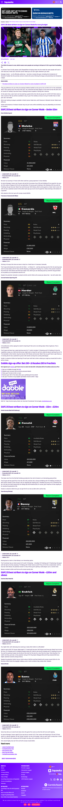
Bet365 (23, 788)
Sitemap (3, 783)
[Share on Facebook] (5, 63)
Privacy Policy (5, 772)
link (20, 369)
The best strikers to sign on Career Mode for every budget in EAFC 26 (24, 84)
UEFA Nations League (27, 779)
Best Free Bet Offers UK (7, 792)
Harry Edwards (5, 59)
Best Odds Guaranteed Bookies (9, 797)
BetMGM (23, 790)
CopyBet (23, 795)
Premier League (25, 768)
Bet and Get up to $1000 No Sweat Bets (14, 12)
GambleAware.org (47, 401)
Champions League (26, 770)
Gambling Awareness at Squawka (10, 779)
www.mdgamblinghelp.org (10, 17)
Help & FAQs (4, 777)
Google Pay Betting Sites (7, 795)
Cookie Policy (4, 774)
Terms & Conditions (6, 781)
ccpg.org (25, 16)
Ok (25, 804)
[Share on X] (9, 63)
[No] (61, 802)
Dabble (12, 367)
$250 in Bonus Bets (43, 13)
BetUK (23, 793)
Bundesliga (24, 777)
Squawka (3, 21)
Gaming (7, 21)
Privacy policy (35, 804)
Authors (3, 770)
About (2, 768)
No (29, 804)
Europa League (25, 772)
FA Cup (23, 774)
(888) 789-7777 (18, 16)
